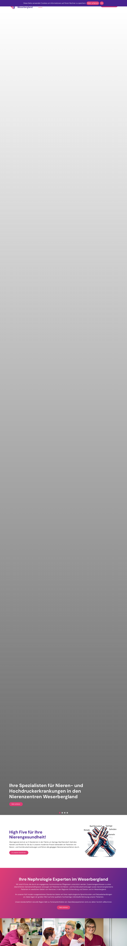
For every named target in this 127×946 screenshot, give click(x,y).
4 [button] (67, 812)
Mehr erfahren (16, 804)
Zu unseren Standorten (19, 853)
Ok (102, 3)
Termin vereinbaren (34, 804)
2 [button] (62, 812)
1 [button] (59, 812)
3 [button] (64, 812)
